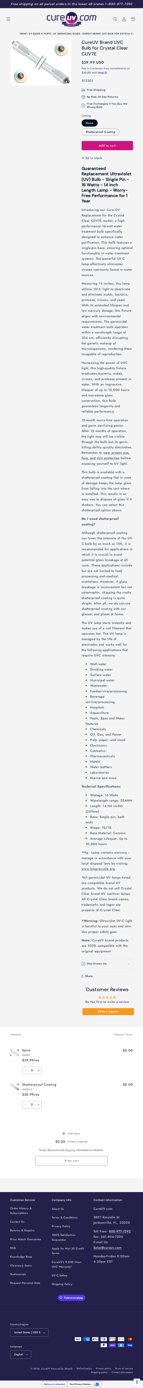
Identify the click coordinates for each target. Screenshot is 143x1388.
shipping (70, 1150)
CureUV (45, 1368)
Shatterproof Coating (100, 132)
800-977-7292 (120, 1231)
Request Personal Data (25, 1283)
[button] (8, 19)
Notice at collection (54, 1384)
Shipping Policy (62, 1284)
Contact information (122, 1372)
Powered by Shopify (62, 1368)
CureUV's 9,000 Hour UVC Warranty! (66, 1264)
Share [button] (89, 976)
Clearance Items (21, 1266)
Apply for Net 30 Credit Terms (68, 1250)
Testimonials (18, 1274)
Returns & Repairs (22, 1230)
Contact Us (17, 1222)
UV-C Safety (60, 1275)
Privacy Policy (61, 1226)
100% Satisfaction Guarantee (64, 1237)
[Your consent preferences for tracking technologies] (137, 1382)
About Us (58, 1209)
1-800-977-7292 (118, 4)
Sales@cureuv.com (107, 1247)
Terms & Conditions (65, 1218)
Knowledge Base (21, 1257)
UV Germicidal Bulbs (66, 33)
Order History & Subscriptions (21, 1210)
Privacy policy (103, 1368)
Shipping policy (99, 1372)
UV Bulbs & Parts (40, 33)
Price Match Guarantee (25, 1239)
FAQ (13, 1248)
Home (23, 33)
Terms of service (124, 1368)
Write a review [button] (108, 1012)
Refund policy (84, 1368)
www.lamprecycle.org (98, 868)
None (90, 123)
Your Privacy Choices (80, 1384)
